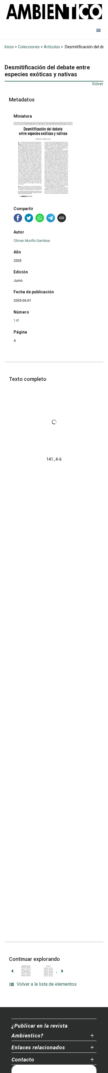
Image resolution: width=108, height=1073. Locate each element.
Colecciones (29, 47)
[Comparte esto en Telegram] (50, 218)
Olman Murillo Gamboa (32, 241)
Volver (97, 83)
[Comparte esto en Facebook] (18, 218)
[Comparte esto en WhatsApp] (39, 218)
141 (17, 320)
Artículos (52, 47)
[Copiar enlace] (61, 218)
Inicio (9, 47)
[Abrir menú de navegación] (98, 30)
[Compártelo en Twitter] (28, 218)
